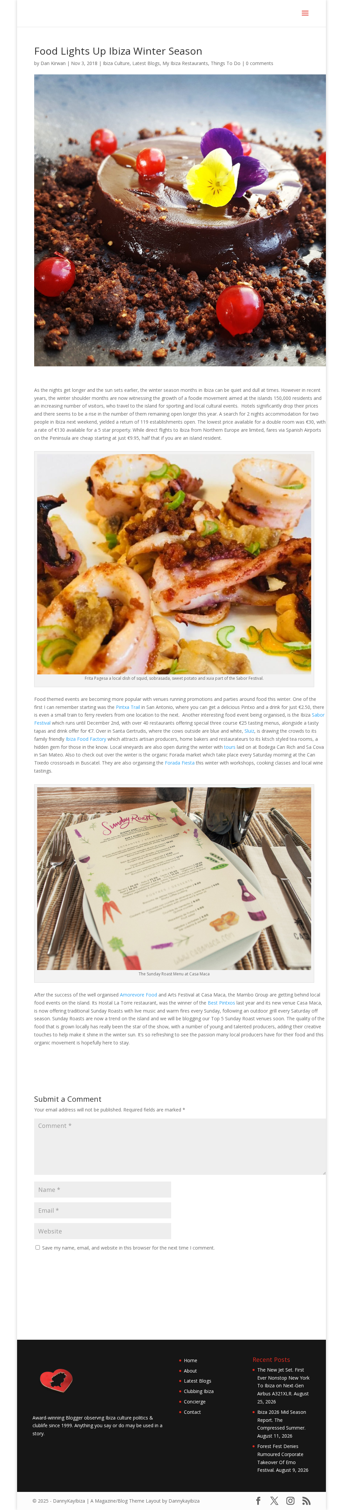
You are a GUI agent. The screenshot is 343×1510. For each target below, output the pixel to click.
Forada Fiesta (180, 763)
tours (229, 747)
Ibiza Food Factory (86, 739)
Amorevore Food (138, 994)
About (190, 1371)
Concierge (195, 1401)
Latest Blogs (146, 63)
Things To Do (226, 63)
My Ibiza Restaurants (185, 63)
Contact (192, 1412)
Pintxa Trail (127, 707)
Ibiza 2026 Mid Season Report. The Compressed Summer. (281, 1420)
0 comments (259, 63)
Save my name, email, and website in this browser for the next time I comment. (128, 1248)
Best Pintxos (221, 1003)
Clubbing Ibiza (199, 1391)
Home (190, 1360)
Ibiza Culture (116, 63)
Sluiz (249, 731)
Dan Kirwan (53, 63)
